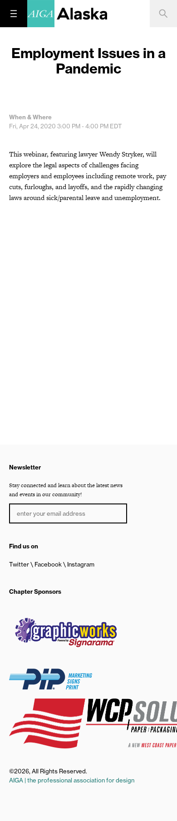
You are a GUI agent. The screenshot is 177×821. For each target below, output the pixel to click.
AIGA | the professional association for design (71, 780)
